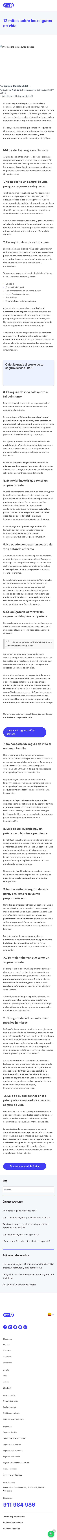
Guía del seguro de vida (13, 1419)
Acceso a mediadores (12, 1475)
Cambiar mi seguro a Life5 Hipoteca (20, 732)
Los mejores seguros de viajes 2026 (21, 1234)
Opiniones (7, 1363)
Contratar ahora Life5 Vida (24, 1166)
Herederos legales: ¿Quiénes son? (19, 1210)
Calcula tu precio (10, 1401)
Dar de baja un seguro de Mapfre (19, 1284)
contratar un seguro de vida (17, 717)
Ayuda (6, 1382)
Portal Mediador (10, 1469)
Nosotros (7, 1350)
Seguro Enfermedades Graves (16, 1463)
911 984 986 (19, 1504)
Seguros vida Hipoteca (13, 1450)
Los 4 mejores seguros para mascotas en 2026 (26, 1217)
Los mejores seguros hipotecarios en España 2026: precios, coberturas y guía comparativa (28, 1266)
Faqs (5, 1376)
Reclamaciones (9, 1407)
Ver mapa (7, 1491)
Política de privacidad (13, 1522)
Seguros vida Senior (11, 1456)
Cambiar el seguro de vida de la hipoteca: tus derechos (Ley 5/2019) (25, 1226)
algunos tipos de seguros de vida (29, 526)
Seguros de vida (10, 1432)
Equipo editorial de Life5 (15, 86)
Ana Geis (16, 90)
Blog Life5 (7, 1388)
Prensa (6, 1344)
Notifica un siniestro (11, 1413)
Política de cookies (11, 1529)
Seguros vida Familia (12, 1444)
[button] (52, 5)
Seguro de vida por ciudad (14, 1438)
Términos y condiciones (14, 1516)
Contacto (7, 1356)
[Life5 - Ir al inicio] (8, 5)
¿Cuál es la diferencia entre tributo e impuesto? (26, 1241)
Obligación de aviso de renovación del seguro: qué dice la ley (28, 1276)
